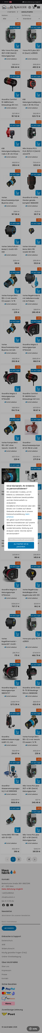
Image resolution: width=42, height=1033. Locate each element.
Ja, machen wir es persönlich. (21, 545)
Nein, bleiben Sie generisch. (21, 539)
